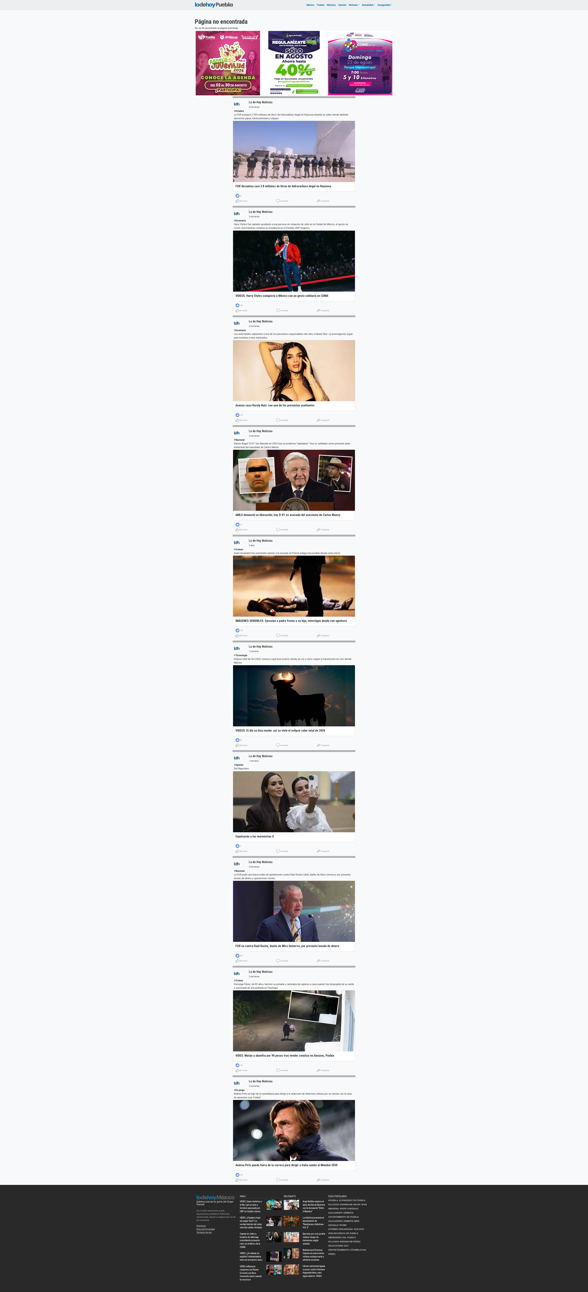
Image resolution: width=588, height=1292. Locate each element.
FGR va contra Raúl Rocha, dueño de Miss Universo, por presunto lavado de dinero (287, 946)
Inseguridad (383, 5)
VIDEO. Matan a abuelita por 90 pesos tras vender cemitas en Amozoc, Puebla (285, 1055)
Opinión (342, 5)
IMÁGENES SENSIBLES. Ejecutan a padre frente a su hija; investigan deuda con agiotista (291, 621)
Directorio (201, 1226)
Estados (240, 111)
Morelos (331, 5)
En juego (240, 1090)
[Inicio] (214, 4)
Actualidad (367, 5)
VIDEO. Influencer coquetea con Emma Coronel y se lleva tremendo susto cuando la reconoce (251, 1273)
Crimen (239, 549)
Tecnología (241, 655)
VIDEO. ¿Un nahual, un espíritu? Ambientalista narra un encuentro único (251, 1256)
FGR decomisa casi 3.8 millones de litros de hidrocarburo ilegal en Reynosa (283, 186)
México (310, 5)
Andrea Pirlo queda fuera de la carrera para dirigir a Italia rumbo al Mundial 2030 (286, 1165)
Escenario (241, 220)
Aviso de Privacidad (205, 1229)
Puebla (320, 5)
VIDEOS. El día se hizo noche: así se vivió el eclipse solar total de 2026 (280, 730)
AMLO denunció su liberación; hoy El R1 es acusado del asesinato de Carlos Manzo (288, 515)
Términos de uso (204, 1232)
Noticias (353, 5)
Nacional (240, 439)
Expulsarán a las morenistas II (255, 836)
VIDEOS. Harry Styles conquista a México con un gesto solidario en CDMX (282, 296)
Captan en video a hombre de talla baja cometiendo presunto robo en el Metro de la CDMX (250, 1240)
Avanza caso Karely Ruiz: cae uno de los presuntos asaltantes (275, 405)
